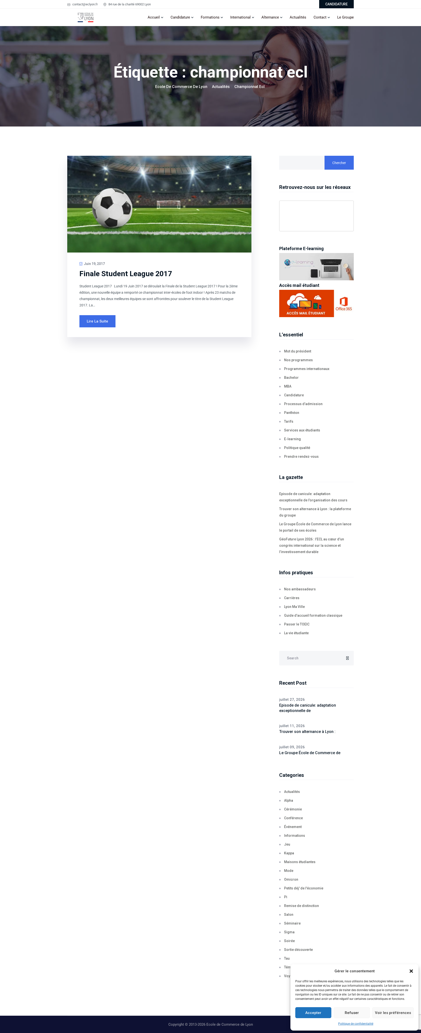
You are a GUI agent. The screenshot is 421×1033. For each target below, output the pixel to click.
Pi (285, 897)
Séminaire (292, 923)
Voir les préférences (393, 1013)
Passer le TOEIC (296, 624)
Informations (294, 836)
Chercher (339, 163)
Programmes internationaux (306, 369)
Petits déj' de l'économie (303, 888)
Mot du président (297, 351)
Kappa (289, 853)
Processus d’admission (303, 404)
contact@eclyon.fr (85, 4)
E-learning (292, 439)
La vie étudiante (296, 633)
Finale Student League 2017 (125, 273)
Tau (287, 958)
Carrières (291, 598)
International (240, 17)
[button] (411, 971)
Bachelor (291, 378)
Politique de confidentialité (355, 1023)
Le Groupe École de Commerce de (309, 752)
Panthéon (291, 413)
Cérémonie (293, 809)
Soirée (289, 941)
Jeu (287, 844)
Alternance (270, 17)
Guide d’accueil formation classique (313, 615)
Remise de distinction (301, 906)
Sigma (289, 932)
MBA (287, 386)
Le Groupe (345, 17)
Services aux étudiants (302, 430)
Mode (288, 871)
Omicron (291, 879)
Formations (210, 17)
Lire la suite (97, 321)
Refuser (352, 1013)
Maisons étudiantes (300, 862)
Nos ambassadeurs (300, 589)
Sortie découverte (298, 950)
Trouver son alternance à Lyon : (307, 731)
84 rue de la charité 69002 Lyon (129, 4)
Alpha (288, 800)
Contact (320, 17)
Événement (293, 827)
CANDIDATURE (336, 4)
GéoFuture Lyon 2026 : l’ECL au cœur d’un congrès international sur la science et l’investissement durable (311, 545)
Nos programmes (298, 360)
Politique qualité (297, 448)
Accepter (313, 1013)
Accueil (154, 17)
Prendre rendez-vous (301, 456)
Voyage (290, 976)
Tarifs (288, 421)
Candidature (180, 17)
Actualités (298, 17)
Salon (288, 914)
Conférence (293, 818)
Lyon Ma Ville (294, 607)
